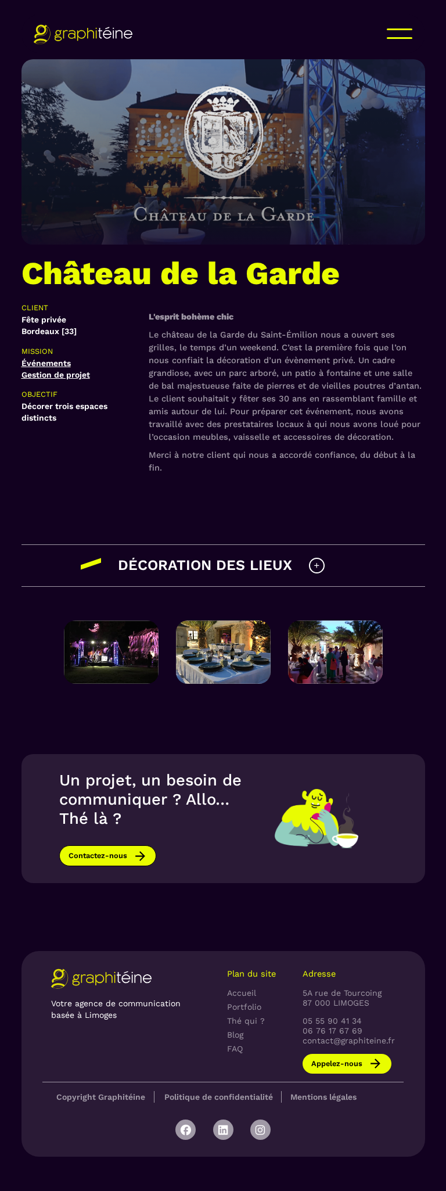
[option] (111, 653)
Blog (235, 1034)
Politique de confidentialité (218, 1097)
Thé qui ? (246, 1020)
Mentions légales (323, 1097)
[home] (83, 34)
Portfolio (244, 1006)
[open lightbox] (111, 651)
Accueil (241, 993)
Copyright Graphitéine (100, 1097)
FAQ (235, 1048)
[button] (399, 33)
